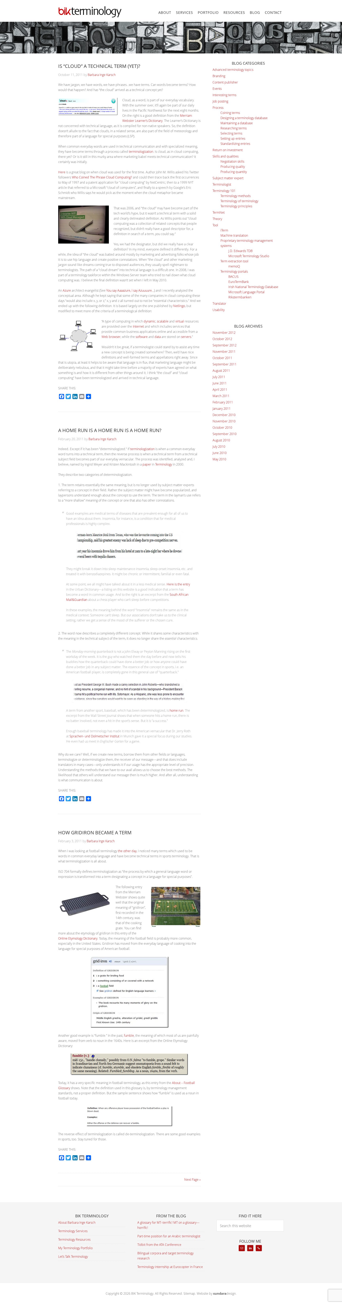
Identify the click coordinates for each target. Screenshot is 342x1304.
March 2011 (221, 396)
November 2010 (224, 421)
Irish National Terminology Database (253, 287)
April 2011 (220, 389)
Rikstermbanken (239, 297)
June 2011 (220, 383)
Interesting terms (224, 95)
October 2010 (222, 427)
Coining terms (230, 113)
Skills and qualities (225, 156)
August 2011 (221, 370)
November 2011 (224, 351)
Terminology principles (236, 206)
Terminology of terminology (239, 201)
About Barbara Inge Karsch (76, 1222)
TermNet (219, 212)
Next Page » (192, 1179)
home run (176, 710)
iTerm (224, 230)
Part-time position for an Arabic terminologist (168, 1236)
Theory (217, 219)
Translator (219, 303)
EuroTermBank (238, 282)
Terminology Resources (74, 1239)
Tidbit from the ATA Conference (159, 1244)
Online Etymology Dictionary (77, 938)
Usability (219, 310)
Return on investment (228, 150)
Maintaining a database (236, 123)
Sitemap (189, 1293)
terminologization (141, 151)
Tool (215, 225)
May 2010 (219, 459)
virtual (179, 321)
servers (186, 337)
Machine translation (234, 235)
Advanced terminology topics (233, 69)
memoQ (234, 266)
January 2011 (222, 408)
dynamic (150, 321)
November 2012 (224, 332)
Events (217, 88)
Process (218, 107)
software (142, 337)
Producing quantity (233, 172)
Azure (67, 290)
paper (146, 464)
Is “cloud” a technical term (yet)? (99, 66)
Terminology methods (235, 196)
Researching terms (233, 128)
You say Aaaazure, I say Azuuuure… (130, 290)
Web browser (111, 337)
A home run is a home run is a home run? (109, 430)
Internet (138, 326)
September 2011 (225, 364)
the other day (127, 851)
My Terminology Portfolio (75, 1248)
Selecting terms (231, 133)
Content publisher (225, 82)
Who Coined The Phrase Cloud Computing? (102, 177)
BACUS (233, 276)
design (224, 1293)
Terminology (163, 464)
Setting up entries (232, 138)
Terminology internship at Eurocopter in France (170, 1267)
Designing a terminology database (244, 118)
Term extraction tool (234, 261)
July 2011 (219, 377)
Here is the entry (178, 584)
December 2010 (224, 415)
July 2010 (219, 446)
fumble (129, 1035)
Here (61, 172)
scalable (162, 321)
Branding (219, 76)
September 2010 (225, 434)
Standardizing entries (235, 143)
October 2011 (222, 358)
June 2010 (220, 453)
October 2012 (222, 339)
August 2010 (221, 440)
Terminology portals (234, 271)
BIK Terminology (90, 12)
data (158, 337)
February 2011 (223, 402)
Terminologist (222, 184)
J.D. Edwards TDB (240, 251)
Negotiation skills (232, 161)
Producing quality (232, 166)
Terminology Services (72, 1231)
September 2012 (225, 345)
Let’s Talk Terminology (73, 1256)
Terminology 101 (224, 191)
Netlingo (179, 306)
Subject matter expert (228, 178)
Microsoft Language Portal (246, 292)
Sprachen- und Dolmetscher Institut (94, 736)
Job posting (220, 101)
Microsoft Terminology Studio (248, 256)
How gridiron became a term (95, 832)
